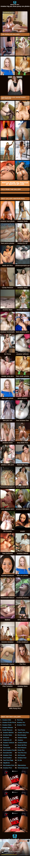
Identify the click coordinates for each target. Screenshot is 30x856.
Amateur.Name (22, 742)
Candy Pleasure (7, 730)
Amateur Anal (22, 757)
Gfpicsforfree (22, 765)
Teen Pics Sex (22, 752)
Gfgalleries (6, 763)
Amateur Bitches (8, 732)
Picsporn (6, 745)
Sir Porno (6, 737)
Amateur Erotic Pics (8, 722)
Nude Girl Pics (22, 745)
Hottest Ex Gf (7, 740)
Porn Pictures (22, 747)
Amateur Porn (7, 768)
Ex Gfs (20, 760)
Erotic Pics (21, 750)
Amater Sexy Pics (23, 732)
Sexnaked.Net (7, 752)
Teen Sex (20, 720)
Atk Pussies (21, 755)
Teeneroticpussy (23, 768)
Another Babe (7, 735)
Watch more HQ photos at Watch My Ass (15, 183)
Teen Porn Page (8, 760)
